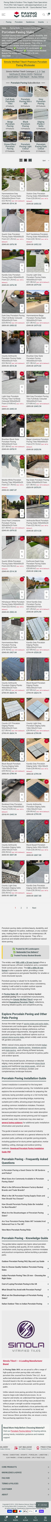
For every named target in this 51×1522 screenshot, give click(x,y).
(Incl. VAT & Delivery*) (18, 201)
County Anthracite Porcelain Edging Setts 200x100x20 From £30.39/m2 (11, 848)
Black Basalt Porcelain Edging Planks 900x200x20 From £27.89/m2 (35, 686)
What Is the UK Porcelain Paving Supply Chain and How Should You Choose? (23, 1197)
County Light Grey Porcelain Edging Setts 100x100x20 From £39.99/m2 (35, 727)
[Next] (47, 22)
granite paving (24, 1047)
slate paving (10, 1050)
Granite (41, 22)
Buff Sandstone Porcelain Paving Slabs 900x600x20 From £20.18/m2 (37, 236)
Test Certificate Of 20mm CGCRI (27, 72)
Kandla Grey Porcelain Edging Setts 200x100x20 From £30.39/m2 (37, 888)
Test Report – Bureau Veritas (32, 77)
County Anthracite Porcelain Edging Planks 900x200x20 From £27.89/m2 (12, 686)
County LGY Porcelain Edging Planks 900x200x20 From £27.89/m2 (11, 727)
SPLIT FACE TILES (38, 1457)
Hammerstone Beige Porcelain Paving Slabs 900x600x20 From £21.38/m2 (36, 319)
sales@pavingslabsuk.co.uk (36, 5)
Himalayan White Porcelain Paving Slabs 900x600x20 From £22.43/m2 (13, 604)
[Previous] (4, 22)
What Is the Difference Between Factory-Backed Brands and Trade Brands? (22, 1188)
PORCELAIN (33, 1455)
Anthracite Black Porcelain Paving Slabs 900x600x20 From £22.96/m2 (37, 523)
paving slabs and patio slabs (36, 1024)
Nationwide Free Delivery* (27, 952)
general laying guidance (12, 1123)
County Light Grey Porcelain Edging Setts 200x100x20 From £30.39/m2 (11, 889)
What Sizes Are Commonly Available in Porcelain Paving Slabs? (23, 1180)
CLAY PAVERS (11, 1457)
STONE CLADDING (24, 1457)
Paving (8, 22)
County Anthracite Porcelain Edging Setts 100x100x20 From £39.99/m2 (35, 808)
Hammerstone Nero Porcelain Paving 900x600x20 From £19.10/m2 (10, 646)
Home (4, 28)
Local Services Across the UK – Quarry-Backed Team (25, 7)
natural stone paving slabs (13, 1037)
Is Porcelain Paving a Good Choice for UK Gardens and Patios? (23, 1171)
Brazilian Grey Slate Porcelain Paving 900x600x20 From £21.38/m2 (34, 359)
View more (6, 56)
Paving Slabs (15, 28)
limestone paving (39, 1047)
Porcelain (19, 22)
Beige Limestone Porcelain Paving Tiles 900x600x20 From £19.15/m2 (37, 441)
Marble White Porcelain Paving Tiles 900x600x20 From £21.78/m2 (12, 482)
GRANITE (24, 1455)
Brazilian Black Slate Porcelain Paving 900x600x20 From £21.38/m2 (10, 443)
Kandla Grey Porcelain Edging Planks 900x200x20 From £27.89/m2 (35, 646)
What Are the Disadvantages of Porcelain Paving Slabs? (23, 1214)
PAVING (5, 1455)
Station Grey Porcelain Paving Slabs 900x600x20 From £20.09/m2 (37, 196)
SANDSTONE (14, 1455)
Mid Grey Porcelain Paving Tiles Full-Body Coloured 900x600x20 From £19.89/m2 (37, 400)
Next (34, 908)
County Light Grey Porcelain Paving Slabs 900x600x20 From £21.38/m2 (36, 278)
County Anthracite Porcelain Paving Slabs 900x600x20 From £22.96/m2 (11, 359)
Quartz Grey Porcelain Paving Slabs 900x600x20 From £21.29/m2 (13, 236)
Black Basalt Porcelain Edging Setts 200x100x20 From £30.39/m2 (37, 847)
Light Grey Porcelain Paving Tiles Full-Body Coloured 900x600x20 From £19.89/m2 (11, 400)
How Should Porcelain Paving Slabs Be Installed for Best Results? (22, 1205)
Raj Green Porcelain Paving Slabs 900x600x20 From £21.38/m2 (37, 482)
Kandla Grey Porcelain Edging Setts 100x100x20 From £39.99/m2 (37, 766)
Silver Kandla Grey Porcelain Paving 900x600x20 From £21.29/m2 (34, 605)
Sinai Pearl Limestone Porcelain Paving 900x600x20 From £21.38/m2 (11, 524)
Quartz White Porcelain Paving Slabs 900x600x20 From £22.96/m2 (13, 563)
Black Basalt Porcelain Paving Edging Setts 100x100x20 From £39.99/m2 (11, 767)
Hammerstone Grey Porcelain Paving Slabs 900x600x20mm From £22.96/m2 (11, 197)
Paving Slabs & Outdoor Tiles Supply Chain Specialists (25, 2)
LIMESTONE (43, 1455)
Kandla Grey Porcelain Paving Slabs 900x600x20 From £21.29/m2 (13, 277)
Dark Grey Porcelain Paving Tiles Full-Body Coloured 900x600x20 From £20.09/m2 (13, 319)
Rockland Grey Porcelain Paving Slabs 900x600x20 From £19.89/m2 (13, 806)
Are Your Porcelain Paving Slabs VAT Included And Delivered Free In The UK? (24, 1222)
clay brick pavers (28, 1066)
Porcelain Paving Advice (21, 1431)
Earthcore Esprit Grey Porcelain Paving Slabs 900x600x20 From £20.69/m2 (36, 565)
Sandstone (30, 22)
